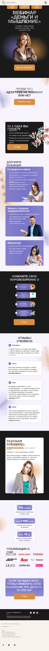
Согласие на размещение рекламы (9, 633)
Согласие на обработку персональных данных (11, 636)
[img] (4, 3)
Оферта (3, 630)
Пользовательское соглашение (8, 635)
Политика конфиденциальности (8, 632)
